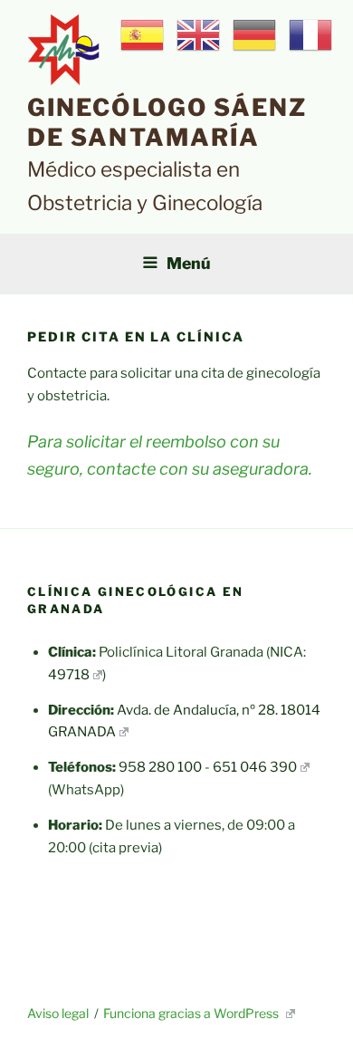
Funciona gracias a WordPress (192, 1013)
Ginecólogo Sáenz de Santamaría (167, 122)
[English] (199, 34)
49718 (69, 675)
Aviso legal (58, 1013)
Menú (189, 263)
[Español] (143, 34)
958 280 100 (160, 767)
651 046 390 (255, 767)
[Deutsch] (255, 34)
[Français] (311, 34)
